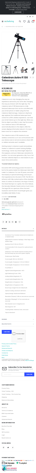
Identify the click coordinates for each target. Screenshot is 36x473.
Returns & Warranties (8, 400)
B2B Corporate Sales (8, 413)
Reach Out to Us (6, 438)
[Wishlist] (24, 21)
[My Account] (28, 21)
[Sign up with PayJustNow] (7, 214)
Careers (4, 416)
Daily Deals (5, 355)
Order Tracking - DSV (8, 391)
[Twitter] (30, 16)
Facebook (3, 221)
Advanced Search (7, 348)
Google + (12, 221)
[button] (32, 63)
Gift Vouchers (5, 432)
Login (3, 435)
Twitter (6, 221)
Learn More (18, 12)
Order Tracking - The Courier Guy (11, 394)
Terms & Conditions (7, 410)
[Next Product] (33, 77)
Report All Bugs (29, 360)
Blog (3, 357)
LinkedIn (9, 221)
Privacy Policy (5, 388)
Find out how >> (6, 209)
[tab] (18, 228)
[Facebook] (27, 16)
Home (2, 26)
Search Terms (6, 346)
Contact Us (5, 353)
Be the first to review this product (17, 83)
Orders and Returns (7, 350)
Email (15, 221)
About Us (4, 407)
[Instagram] (33, 16)
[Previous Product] (30, 77)
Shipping (4, 397)
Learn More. (24, 96)
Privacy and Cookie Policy (9, 344)
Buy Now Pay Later (7, 426)
